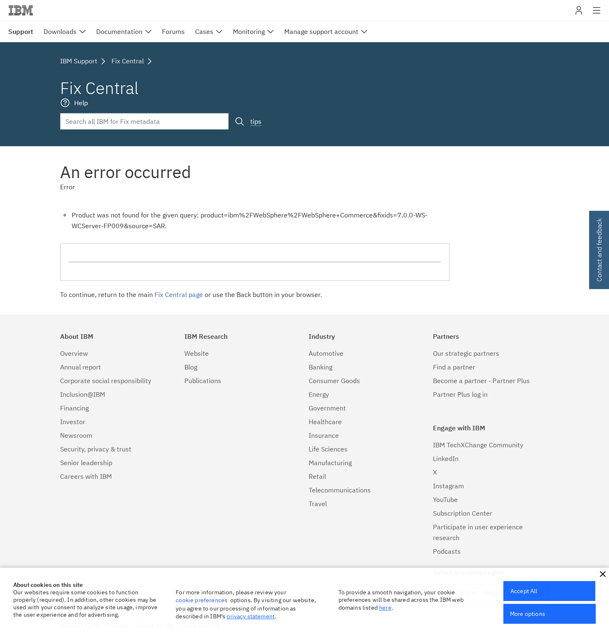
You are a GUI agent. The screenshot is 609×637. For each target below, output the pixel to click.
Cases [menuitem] (204, 31)
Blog (190, 367)
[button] (603, 574)
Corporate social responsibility (105, 380)
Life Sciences (328, 449)
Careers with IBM (86, 476)
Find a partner (454, 367)
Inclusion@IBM (82, 394)
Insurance (324, 435)
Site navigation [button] (597, 14)
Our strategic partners (466, 353)
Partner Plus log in (460, 394)
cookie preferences (201, 600)
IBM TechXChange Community (478, 445)
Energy (319, 394)
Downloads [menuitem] (60, 31)
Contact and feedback (599, 250)
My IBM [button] (578, 13)
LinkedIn (446, 458)
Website (196, 353)
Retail (317, 476)
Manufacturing (330, 462)
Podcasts (447, 551)
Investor (72, 421)
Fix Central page (179, 294)
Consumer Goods (334, 380)
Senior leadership (86, 462)
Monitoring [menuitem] (249, 31)
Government (327, 408)
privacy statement (251, 616)
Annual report (80, 367)
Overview (74, 353)
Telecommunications (340, 490)
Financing (74, 408)
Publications (202, 380)
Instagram (448, 486)
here (385, 607)
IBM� (20, 10)
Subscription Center (462, 513)
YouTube (445, 499)
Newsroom (76, 435)
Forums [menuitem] (173, 31)
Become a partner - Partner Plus (481, 380)
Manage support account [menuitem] (321, 31)
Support (20, 31)
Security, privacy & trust (95, 449)
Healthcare (325, 421)
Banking (320, 367)
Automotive (326, 353)
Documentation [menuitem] (119, 31)
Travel (318, 503)
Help (81, 103)
